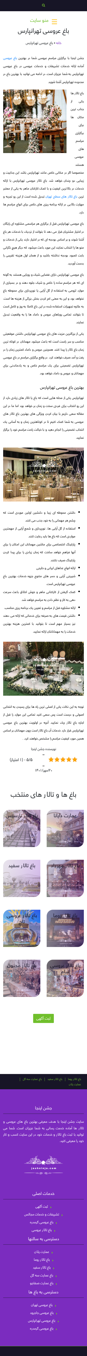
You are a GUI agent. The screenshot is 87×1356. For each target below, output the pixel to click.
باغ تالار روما (74, 1079)
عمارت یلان (75, 1084)
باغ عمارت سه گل (32, 1079)
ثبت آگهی (43, 1017)
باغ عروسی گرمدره (41, 1221)
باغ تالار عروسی (42, 1229)
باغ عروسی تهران (42, 1304)
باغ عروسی (10, 57)
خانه (58, 42)
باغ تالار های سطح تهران (61, 196)
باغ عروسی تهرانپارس (41, 1320)
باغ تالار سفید (55, 1079)
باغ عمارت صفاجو (41, 1282)
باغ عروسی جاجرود (42, 1312)
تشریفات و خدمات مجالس (41, 1213)
